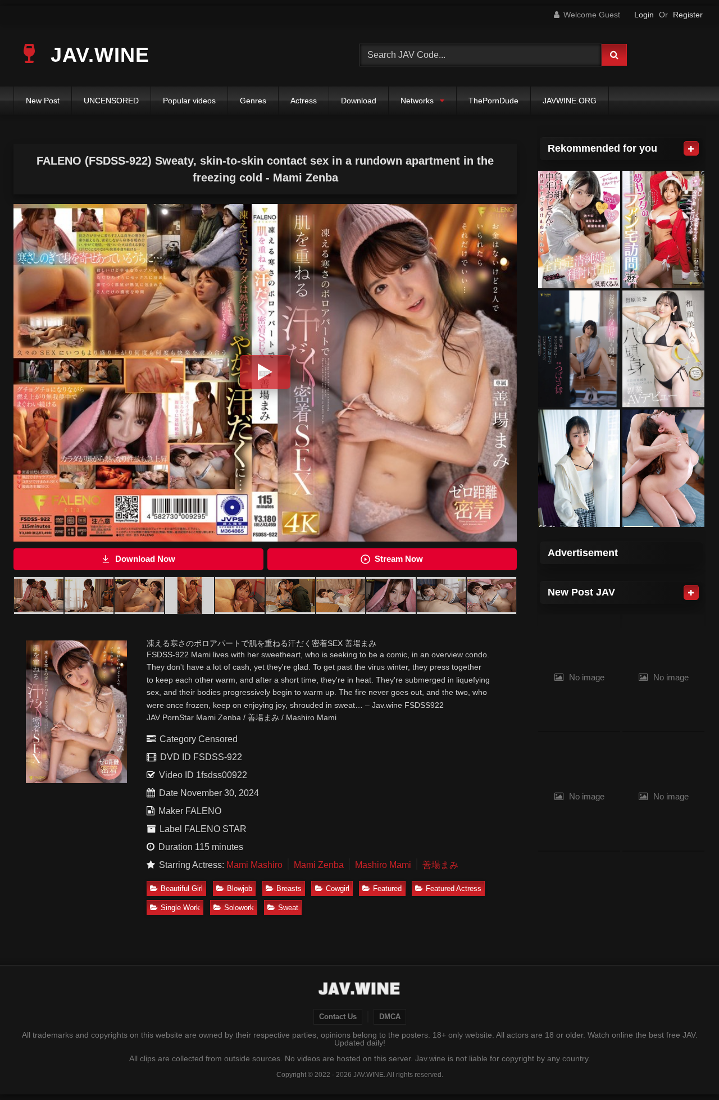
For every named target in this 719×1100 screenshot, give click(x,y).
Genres (253, 100)
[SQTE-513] (579, 468)
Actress (303, 100)
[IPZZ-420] (663, 468)
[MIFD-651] (663, 349)
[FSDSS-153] (663, 229)
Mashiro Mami (383, 865)
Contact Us (338, 1017)
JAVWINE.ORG (570, 100)
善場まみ (440, 865)
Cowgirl (337, 888)
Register (688, 14)
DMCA (390, 1017)
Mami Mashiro (254, 865)
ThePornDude (493, 100)
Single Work (180, 907)
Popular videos (189, 100)
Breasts (289, 888)
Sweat (288, 907)
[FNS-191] (579, 349)
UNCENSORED (111, 100)
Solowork (239, 907)
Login (644, 14)
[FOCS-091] (579, 229)
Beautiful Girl (182, 888)
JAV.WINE (96, 54)
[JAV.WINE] (360, 989)
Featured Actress (453, 888)
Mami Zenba (319, 865)
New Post (43, 100)
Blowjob (239, 888)
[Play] (265, 372)
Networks (417, 100)
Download (358, 100)
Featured (387, 888)
